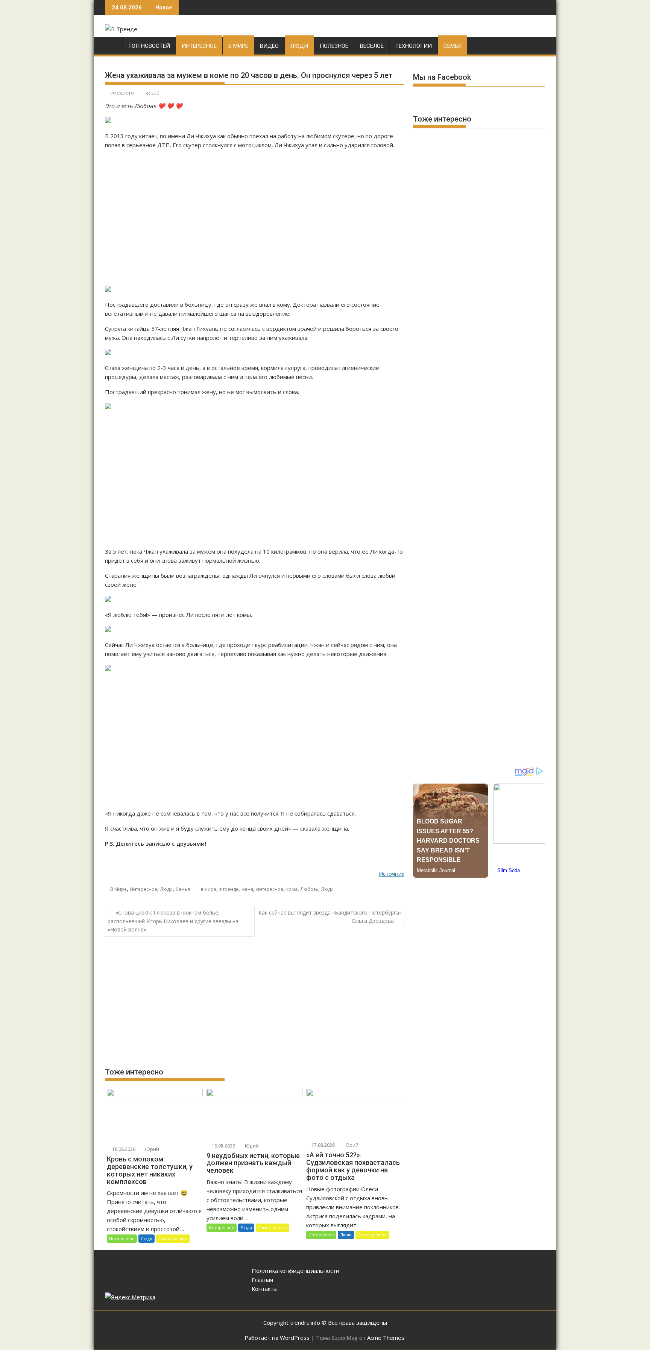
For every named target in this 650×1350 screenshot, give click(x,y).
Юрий (152, 93)
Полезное (334, 46)
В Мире (238, 46)
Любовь (309, 889)
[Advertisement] (254, 217)
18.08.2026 (123, 1149)
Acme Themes (385, 1337)
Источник (391, 873)
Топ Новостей (149, 46)
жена (247, 889)
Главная (262, 1279)
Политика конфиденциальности (295, 1270)
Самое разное (172, 1238)
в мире (208, 889)
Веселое (372, 46)
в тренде (228, 889)
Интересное (199, 46)
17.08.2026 (322, 1145)
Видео (269, 46)
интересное (269, 889)
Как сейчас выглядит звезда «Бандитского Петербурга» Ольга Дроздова (330, 916)
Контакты (265, 1288)
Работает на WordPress (277, 1337)
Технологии (413, 46)
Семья (452, 46)
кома (292, 889)
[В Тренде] (112, 44)
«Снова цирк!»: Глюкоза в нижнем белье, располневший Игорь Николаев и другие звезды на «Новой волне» (173, 921)
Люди (299, 46)
